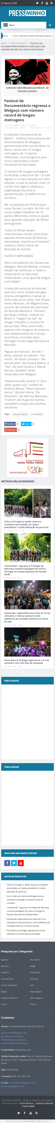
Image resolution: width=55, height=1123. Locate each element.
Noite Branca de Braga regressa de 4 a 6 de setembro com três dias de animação (26, 661)
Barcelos (5, 966)
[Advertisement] (27, 722)
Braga (32, 966)
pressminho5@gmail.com (14, 1032)
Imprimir (37, 127)
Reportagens (36, 991)
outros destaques (9, 985)
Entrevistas (35, 972)
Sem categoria (36, 998)
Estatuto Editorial (44, 1103)
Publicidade (28, 1106)
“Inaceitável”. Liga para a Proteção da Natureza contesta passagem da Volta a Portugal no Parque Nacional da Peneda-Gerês (25, 570)
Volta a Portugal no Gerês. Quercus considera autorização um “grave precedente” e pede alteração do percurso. (26, 524)
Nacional (34, 978)
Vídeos (33, 1004)
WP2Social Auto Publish (16, 1121)
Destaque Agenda (20, 414)
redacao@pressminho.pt (13, 1039)
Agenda (4, 959)
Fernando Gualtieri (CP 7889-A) (23, 125)
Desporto (5, 972)
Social (3, 1004)
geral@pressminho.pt (12, 1036)
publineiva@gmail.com (12, 1086)
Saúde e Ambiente (9, 998)
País (32, 985)
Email (48, 127)
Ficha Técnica (26, 1103)
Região (4, 991)
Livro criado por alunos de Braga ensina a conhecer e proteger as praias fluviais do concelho (25, 899)
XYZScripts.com (42, 1121)
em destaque (36, 414)
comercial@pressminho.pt (14, 1043)
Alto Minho (35, 959)
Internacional (7, 978)
